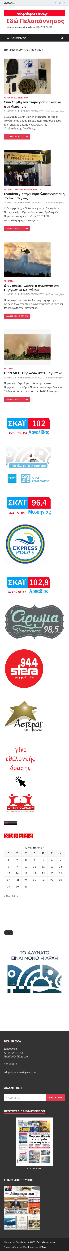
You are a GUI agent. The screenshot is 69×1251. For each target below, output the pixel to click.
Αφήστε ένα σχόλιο (55, 111)
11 (34, 866)
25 (34, 879)
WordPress (28, 1246)
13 (51, 866)
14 (60, 866)
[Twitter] (60, 2)
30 (17, 886)
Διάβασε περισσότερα (17, 137)
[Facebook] (55, 2)
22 (8, 879)
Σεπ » (15, 895)
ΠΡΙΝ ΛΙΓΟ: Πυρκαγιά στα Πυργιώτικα (33, 373)
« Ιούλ (7, 895)
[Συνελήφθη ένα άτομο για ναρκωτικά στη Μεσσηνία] (34, 78)
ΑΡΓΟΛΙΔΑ (8, 281)
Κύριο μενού (18, 37)
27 (51, 879)
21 (60, 873)
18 (34, 873)
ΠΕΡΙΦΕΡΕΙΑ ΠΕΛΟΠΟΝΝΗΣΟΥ (27, 189)
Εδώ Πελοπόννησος (35, 21)
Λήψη (8, 932)
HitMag (41, 1246)
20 (51, 873)
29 (8, 886)
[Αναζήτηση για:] (34, 1097)
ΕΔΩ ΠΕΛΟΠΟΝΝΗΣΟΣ (32, 111)
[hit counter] (18, 837)
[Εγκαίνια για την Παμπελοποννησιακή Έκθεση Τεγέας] (34, 169)
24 (25, 879)
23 (17, 879)
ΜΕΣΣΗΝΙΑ (23, 98)
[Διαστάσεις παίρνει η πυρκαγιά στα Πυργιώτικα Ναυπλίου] (34, 261)
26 (43, 879)
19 (43, 873)
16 (17, 873)
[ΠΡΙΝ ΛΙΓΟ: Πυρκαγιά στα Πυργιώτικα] (34, 348)
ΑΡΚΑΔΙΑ (8, 189)
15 (8, 873)
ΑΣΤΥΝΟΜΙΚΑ (10, 98)
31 (25, 886)
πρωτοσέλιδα (34, 1168)
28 (60, 879)
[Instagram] (64, 2)
